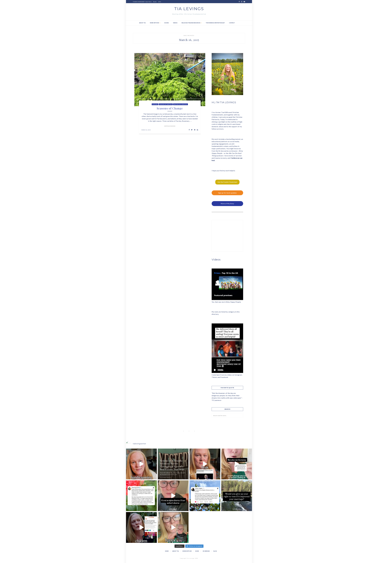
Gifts (159, 1)
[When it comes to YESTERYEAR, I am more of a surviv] (173, 464)
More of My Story (227, 203)
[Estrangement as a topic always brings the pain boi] (141, 464)
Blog (215, 551)
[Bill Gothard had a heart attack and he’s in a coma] (141, 527)
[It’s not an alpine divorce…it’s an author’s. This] (173, 495)
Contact (232, 22)
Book (197, 551)
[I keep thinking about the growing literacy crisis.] (141, 495)
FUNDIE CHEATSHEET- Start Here (142, 1)
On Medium (206, 551)
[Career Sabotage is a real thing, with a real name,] (173, 527)
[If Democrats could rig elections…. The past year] (204, 495)
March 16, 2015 (146, 129)
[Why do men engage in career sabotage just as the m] (236, 464)
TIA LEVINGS (189, 8)
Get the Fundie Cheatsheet (227, 182)
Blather (155, 104)
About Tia (142, 22)
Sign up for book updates (227, 193)
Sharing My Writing (165, 104)
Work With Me (154, 22)
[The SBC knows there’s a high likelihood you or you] (204, 464)
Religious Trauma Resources (191, 22)
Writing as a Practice (180, 104)
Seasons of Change (170, 108)
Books (155, 1)
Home (167, 551)
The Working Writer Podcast (215, 22)
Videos (175, 22)
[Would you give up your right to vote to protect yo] (236, 495)
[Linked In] (197, 129)
